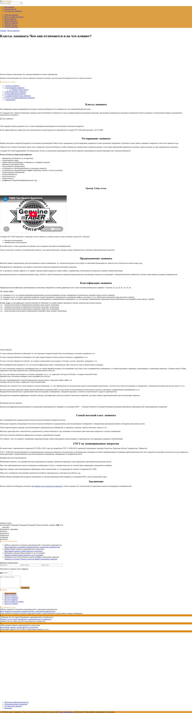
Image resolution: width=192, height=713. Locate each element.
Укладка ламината (11, 27)
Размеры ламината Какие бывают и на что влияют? (23, 555)
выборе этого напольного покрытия (48, 486)
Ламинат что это (10, 25)
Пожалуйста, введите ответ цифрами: (14, 569)
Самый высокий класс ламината (17, 96)
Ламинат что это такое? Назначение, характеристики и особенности (26, 619)
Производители (10, 9)
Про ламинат (9, 7)
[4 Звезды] (29, 525)
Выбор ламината (10, 21)
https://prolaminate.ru (66, 712)
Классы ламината (11, 86)
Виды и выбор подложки (14, 17)
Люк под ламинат (11, 23)
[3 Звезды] (20, 525)
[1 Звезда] (4, 525)
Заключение (9, 100)
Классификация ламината (15, 94)
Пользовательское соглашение (15, 704)
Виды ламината (10, 19)
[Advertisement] (96, 56)
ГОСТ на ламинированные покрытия (19, 98)
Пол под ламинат (11, 599)
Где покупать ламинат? (13, 11)
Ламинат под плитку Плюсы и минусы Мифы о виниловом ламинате (30, 559)
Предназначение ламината (15, 92)
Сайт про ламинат (11, 15)
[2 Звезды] (12, 525)
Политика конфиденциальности (16, 702)
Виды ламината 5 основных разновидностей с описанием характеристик (32, 547)
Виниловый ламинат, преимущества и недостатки (23, 551)
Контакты (8, 708)
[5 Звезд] (37, 525)
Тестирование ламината (14, 88)
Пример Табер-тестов (18, 90)
